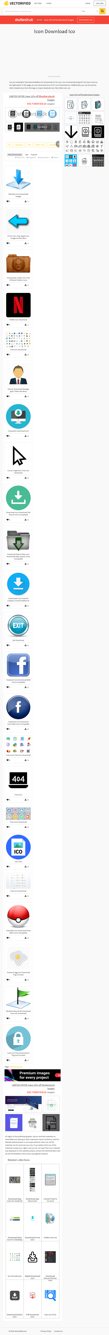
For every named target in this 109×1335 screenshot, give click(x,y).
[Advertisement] (54, 56)
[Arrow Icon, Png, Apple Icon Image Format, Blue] (18, 221)
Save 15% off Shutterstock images (85, 94)
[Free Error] (18, 780)
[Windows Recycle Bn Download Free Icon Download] (18, 998)
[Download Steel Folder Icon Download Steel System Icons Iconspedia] (18, 539)
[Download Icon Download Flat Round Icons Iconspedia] (18, 498)
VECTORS (37, 3)
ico (9, 144)
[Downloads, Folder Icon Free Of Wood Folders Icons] (18, 263)
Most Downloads (14, 154)
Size (26, 154)
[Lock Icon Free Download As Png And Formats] (18, 1038)
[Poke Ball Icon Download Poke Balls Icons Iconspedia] (18, 916)
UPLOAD (100, 3)
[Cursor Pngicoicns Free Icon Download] (18, 456)
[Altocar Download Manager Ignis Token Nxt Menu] (18, 374)
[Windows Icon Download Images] (18, 179)
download (14, 1066)
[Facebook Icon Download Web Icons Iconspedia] (18, 665)
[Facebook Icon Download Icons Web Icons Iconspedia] (18, 707)
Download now (85, 19)
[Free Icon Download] (18, 339)
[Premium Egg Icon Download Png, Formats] (18, 958)
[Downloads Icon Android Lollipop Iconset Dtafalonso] (18, 584)
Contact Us (58, 1331)
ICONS (48, 3)
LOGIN (87, 3)
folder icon (40, 144)
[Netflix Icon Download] (18, 305)
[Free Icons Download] (18, 813)
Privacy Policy (46, 1331)
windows (19, 144)
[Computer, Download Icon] (18, 416)
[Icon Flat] (18, 847)
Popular (34, 154)
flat (29, 144)
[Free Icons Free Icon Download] (18, 745)
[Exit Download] (18, 625)
